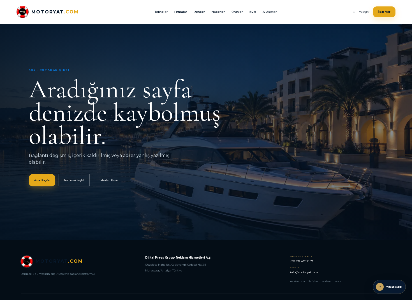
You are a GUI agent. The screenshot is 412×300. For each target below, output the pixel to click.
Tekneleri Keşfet (74, 180)
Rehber (199, 12)
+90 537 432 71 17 (301, 259)
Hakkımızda (297, 281)
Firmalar (180, 12)
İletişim (313, 281)
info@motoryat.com (304, 270)
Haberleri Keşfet (108, 180)
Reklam (326, 281)
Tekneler (161, 12)
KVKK (337, 281)
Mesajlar (364, 11)
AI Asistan (270, 12)
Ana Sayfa (42, 180)
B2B (252, 12)
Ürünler (237, 12)
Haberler (218, 12)
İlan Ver (384, 12)
